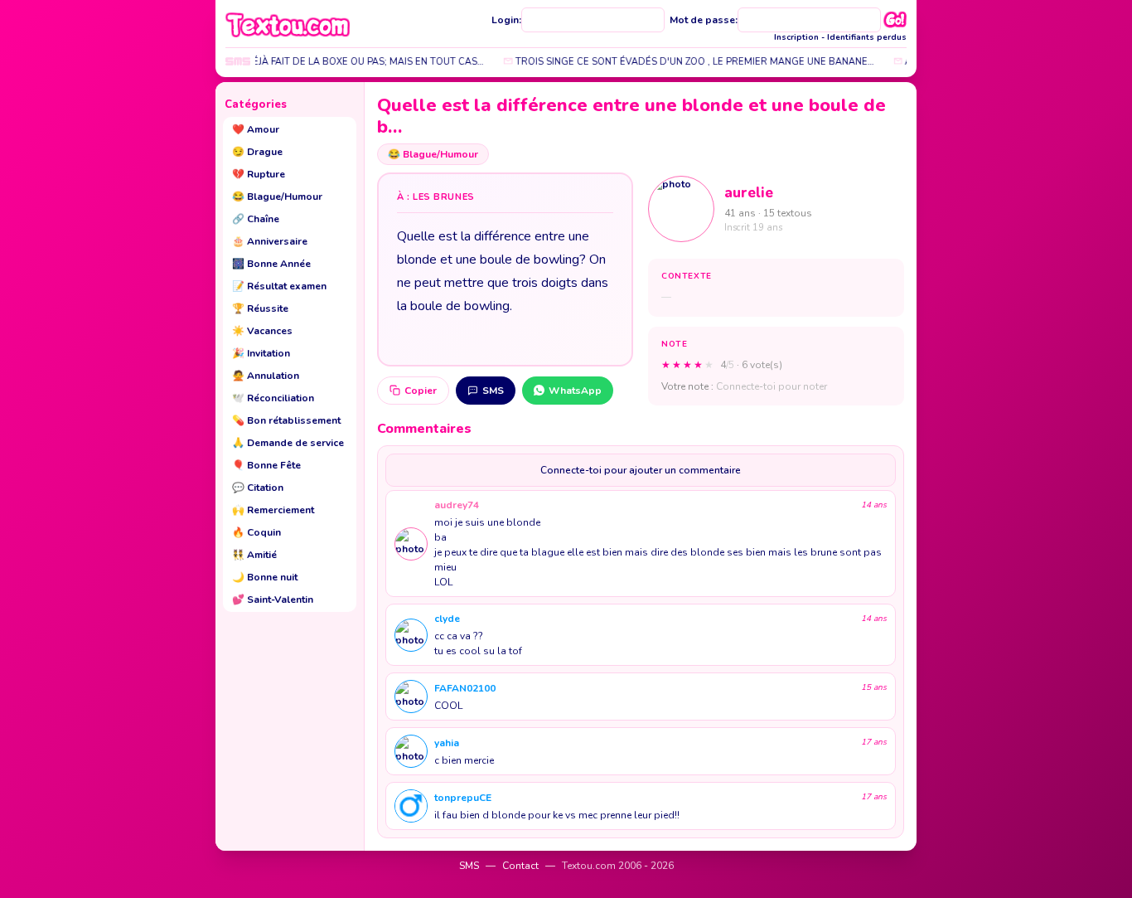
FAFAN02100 (465, 688)
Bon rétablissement (286, 420)
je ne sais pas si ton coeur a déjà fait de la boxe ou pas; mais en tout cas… (282, 62)
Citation (257, 487)
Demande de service (288, 442)
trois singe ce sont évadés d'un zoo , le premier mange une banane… (685, 62)
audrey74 (456, 505)
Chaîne (255, 219)
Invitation (261, 353)
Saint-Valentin (272, 599)
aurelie (748, 192)
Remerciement (273, 510)
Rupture (258, 174)
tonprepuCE (462, 797)
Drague (257, 151)
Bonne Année (271, 263)
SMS (493, 390)
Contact (520, 865)
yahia (446, 743)
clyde (447, 618)
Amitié (254, 554)
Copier (420, 390)
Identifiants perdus (867, 37)
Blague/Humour (277, 196)
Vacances (262, 330)
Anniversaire (269, 241)
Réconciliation (273, 398)
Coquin (256, 532)
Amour (255, 129)
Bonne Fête (266, 465)
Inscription (796, 37)
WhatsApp (575, 390)
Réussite (260, 308)
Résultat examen (279, 286)
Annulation (265, 375)
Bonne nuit (265, 577)
